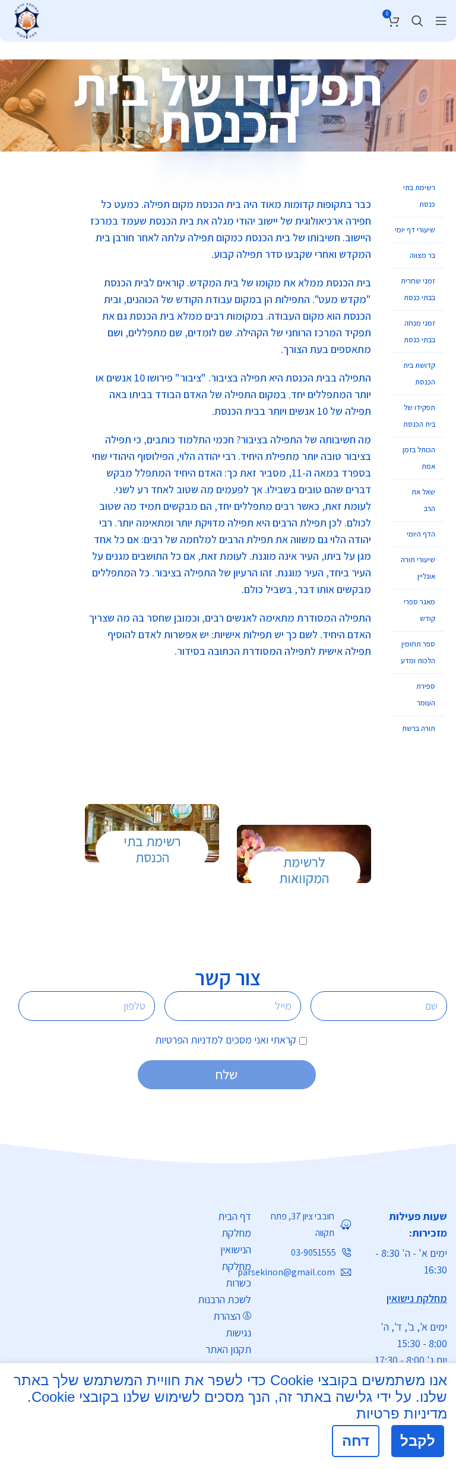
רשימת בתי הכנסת (152, 850)
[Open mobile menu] (441, 21)
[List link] (310, 1224)
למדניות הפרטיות (189, 1039)
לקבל (417, 1441)
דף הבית (234, 1216)
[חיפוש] (417, 21)
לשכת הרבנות (224, 1299)
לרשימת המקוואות (304, 870)
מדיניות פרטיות (401, 1413)
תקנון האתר (228, 1349)
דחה (355, 1441)
